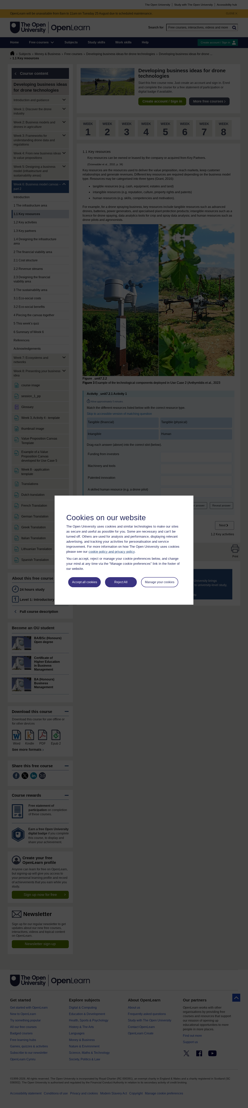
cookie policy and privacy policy (112, 552)
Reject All (120, 582)
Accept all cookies (84, 582)
